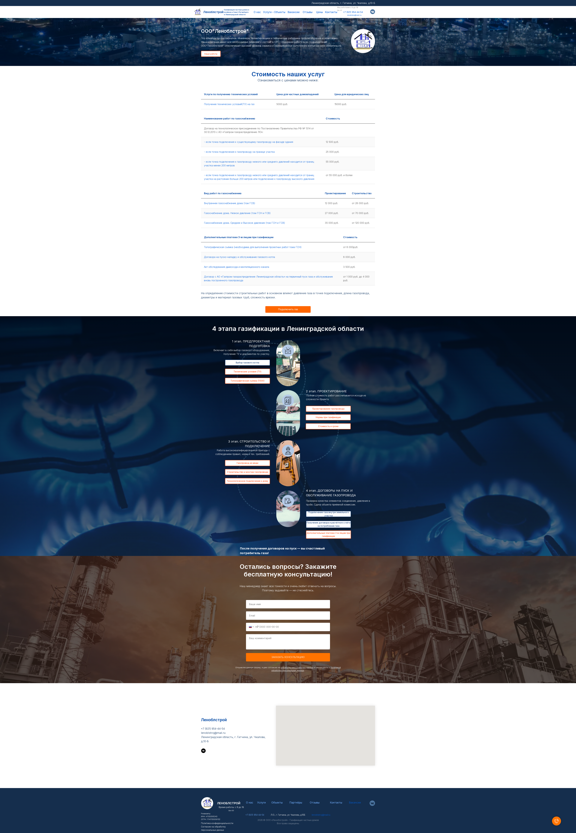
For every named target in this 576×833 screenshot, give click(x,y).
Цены (319, 12)
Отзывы (307, 12)
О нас (257, 12)
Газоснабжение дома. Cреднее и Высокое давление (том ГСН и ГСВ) (244, 222)
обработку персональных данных (297, 667)
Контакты (331, 12)
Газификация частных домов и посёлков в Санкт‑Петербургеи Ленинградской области (236, 12)
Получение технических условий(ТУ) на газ (229, 104)
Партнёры (296, 802)
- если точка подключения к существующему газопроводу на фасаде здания (248, 141)
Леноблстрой (213, 12)
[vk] (203, 750)
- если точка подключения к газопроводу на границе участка (239, 151)
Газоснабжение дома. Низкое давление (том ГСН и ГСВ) (237, 213)
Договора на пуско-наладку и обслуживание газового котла (239, 256)
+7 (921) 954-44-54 (353, 12)
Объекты (279, 12)
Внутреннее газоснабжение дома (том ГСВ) (229, 203)
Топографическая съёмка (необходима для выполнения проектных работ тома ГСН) (253, 247)
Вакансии (294, 12)
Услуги (267, 12)
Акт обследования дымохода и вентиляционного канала (236, 266)
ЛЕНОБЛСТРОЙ (228, 803)
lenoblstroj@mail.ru (354, 15)
